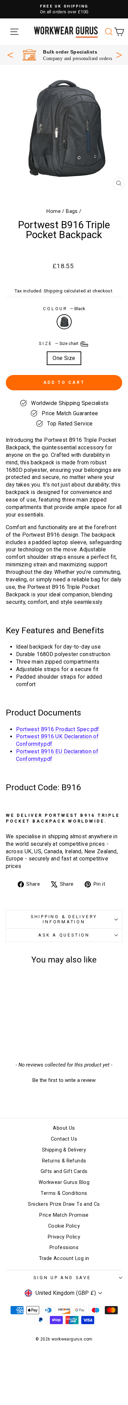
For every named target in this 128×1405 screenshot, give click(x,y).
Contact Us (64, 1139)
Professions (64, 1247)
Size (59, 343)
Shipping (53, 290)
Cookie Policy (64, 1226)
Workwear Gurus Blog (64, 1182)
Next (119, 54)
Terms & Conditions (64, 1193)
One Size (64, 358)
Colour (64, 308)
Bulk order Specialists (70, 52)
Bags (72, 211)
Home (53, 211)
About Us (64, 1128)
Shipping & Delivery (64, 1150)
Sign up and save (62, 1277)
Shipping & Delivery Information (64, 919)
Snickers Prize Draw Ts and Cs (64, 1204)
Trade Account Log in (64, 1258)
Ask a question (64, 935)
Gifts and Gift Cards (64, 1171)
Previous (10, 55)
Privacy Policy (64, 1237)
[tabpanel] (67, 55)
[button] (64, 1079)
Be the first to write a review (64, 1080)
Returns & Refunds (64, 1161)
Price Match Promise (63, 1215)
